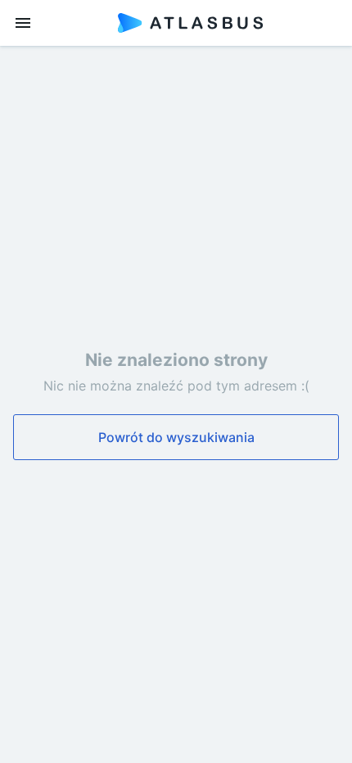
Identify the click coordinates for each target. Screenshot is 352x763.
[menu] (23, 23)
